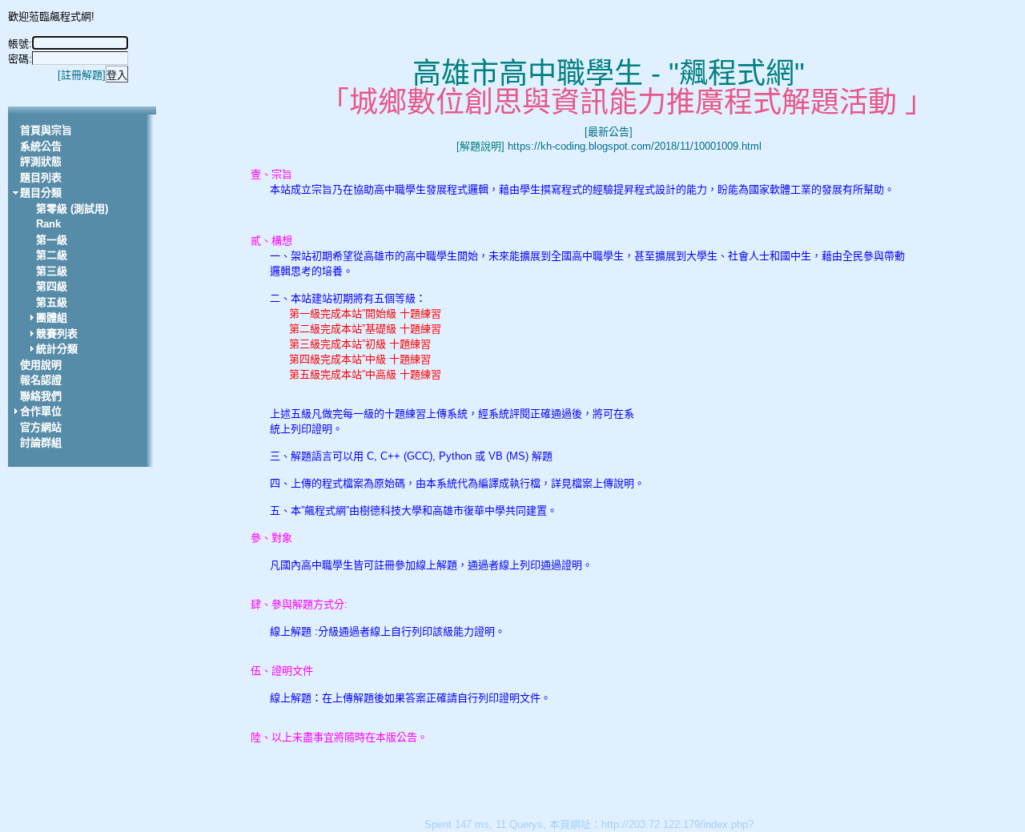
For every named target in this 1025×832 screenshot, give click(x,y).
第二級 (51, 255)
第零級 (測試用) (72, 209)
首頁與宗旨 (46, 130)
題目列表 (41, 177)
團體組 (51, 317)
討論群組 (41, 442)
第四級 (51, 286)
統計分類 (57, 349)
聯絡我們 (41, 396)
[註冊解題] (82, 75)
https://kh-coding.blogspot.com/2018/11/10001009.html (635, 146)
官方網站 (41, 427)
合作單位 (41, 411)
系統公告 (41, 146)
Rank (48, 224)
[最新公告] (609, 132)
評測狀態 (41, 161)
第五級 (51, 302)
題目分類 (41, 193)
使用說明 (41, 365)
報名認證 (41, 380)
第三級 (51, 271)
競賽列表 (57, 334)
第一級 (51, 240)
